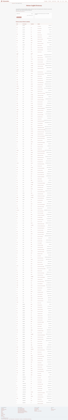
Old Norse (2, 413)
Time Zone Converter (53, 409)
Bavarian (2, 415)
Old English (2, 408)
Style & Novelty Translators (21, 412)
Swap (32, 13)
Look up (19, 17)
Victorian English (3, 414)
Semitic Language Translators (21, 409)
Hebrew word (18, 13)
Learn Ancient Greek (36, 409)
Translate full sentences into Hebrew (20, 11)
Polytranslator (13, 3)
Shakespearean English (3, 409)
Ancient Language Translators (21, 408)
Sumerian (2, 412)
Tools (51, 408)
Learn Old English (36, 408)
